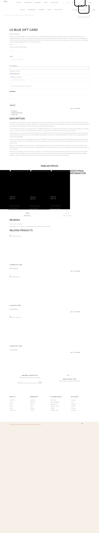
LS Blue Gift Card (56, 202)
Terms (11, 408)
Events (11, 404)
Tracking (73, 408)
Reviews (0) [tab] (14, 114)
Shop (9, 15)
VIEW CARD (13, 261)
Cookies (32, 410)
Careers (32, 408)
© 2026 (16, 424)
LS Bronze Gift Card (36, 202)
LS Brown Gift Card (16, 202)
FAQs (31, 406)
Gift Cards (17, 205)
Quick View (13, 270)
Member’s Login (55, 406)
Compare (73, 410)
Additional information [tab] (17, 113)
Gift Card (15, 15)
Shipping (32, 402)
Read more (12, 196)
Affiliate (53, 408)
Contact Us (13, 410)
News (11, 402)
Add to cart (12, 105)
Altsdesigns (31, 424)
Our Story (12, 400)
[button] (14, 108)
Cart (72, 402)
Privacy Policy (37, 424)
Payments (32, 400)
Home (5, 15)
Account (73, 400)
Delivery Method (14, 73)
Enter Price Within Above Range (18, 47)
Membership (54, 404)
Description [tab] (14, 111)
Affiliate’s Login (55, 410)
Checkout (73, 404)
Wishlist (73, 406)
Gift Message (13, 66)
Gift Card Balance (55, 402)
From (11, 56)
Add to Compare (75, 271)
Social (11, 406)
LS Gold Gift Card (15, 305)
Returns (32, 404)
